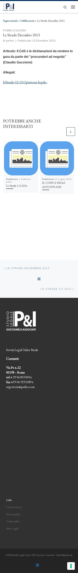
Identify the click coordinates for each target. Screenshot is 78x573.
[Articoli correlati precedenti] (61, 131)
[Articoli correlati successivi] (70, 131)
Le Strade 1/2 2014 (16, 185)
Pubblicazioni (27, 20)
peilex (10, 40)
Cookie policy (13, 521)
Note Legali (12, 528)
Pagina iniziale (10, 20)
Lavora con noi (14, 507)
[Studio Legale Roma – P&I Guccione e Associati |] (8, 6)
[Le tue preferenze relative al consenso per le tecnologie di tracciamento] (71, 566)
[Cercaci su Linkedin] (37, 565)
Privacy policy (13, 514)
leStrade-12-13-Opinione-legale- (25, 82)
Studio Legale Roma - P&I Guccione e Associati (33, 555)
